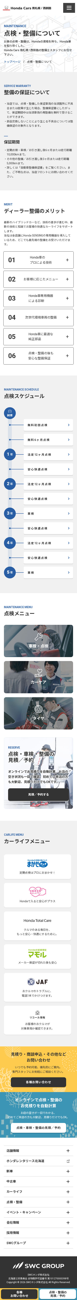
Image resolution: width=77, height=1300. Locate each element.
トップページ (12, 61)
